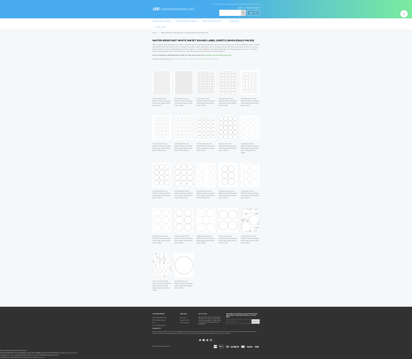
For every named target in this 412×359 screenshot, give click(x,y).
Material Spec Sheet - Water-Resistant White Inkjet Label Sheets (195, 59)
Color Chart (183, 317)
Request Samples (184, 320)
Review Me (42, 357)
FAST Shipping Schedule (159, 320)
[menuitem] (162, 21)
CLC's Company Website (158, 325)
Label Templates (184, 322)
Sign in (240, 8)
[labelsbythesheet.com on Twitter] (200, 340)
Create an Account (253, 8)
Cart (255, 13)
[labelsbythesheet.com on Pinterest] (207, 340)
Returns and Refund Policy (159, 317)
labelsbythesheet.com (165, 346)
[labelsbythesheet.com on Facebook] (204, 340)
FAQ (153, 322)
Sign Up (255, 321)
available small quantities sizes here (218, 55)
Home (154, 33)
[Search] (243, 13)
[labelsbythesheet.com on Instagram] (211, 340)
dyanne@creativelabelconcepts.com (68, 353)
